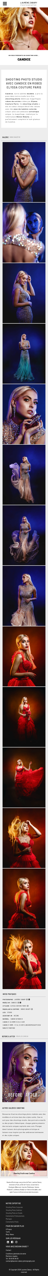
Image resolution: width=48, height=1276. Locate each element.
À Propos (9, 1229)
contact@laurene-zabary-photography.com (20, 1261)
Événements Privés (12, 1222)
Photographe (29, 5)
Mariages (9, 1219)
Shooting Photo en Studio (14, 1213)
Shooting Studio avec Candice (24, 1173)
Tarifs (8, 1232)
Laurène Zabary (28, 2)
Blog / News (10, 1234)
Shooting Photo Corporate (14, 1207)
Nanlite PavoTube (9, 1028)
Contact (8, 1250)
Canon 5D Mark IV (17, 1019)
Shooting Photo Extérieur (14, 1210)
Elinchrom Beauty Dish (32, 1025)
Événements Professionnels (15, 1216)
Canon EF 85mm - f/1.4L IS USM (13, 1025)
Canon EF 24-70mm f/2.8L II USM (14, 1022)
